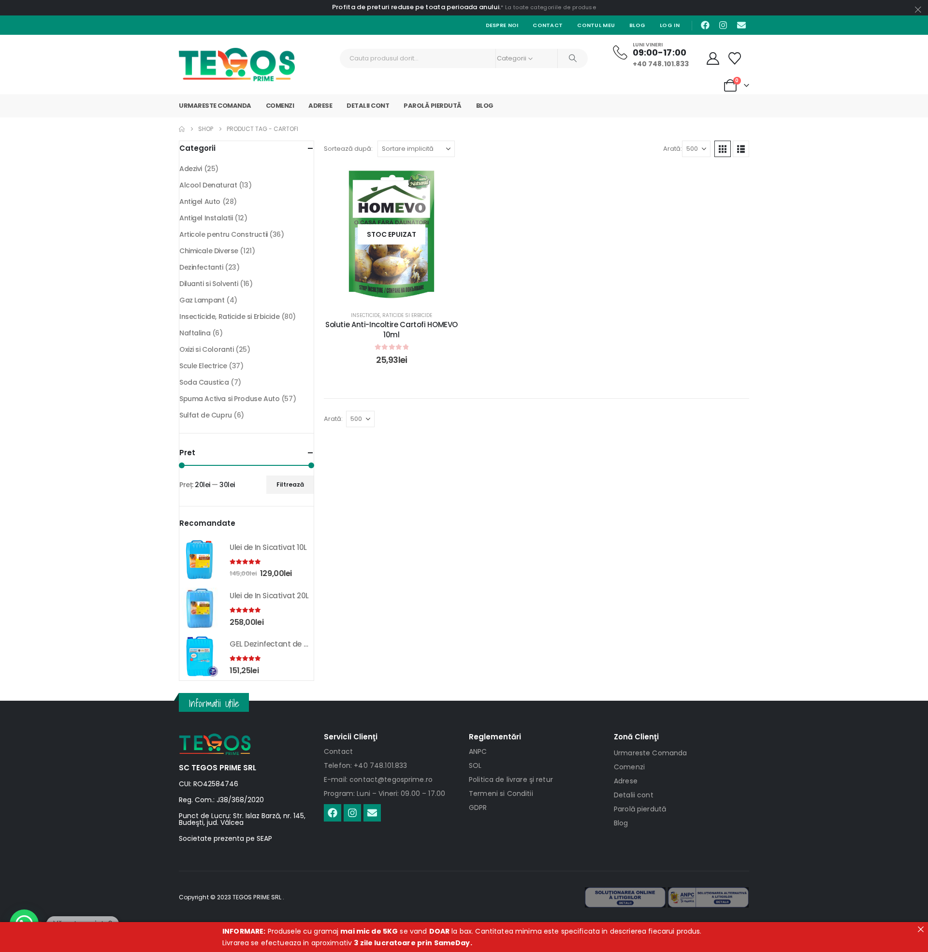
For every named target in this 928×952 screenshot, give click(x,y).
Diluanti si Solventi (208, 283)
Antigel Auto (199, 201)
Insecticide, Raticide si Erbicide (391, 315)
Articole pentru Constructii (223, 234)
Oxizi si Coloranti (206, 349)
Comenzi (280, 105)
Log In (670, 25)
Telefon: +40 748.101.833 (365, 765)
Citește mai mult (399, 292)
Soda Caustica (204, 382)
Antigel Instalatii (205, 218)
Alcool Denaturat (208, 185)
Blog (637, 25)
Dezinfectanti (201, 267)
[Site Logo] (237, 64)
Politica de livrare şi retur (511, 779)
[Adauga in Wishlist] (444, 181)
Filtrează (290, 484)
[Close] (921, 929)
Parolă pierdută (433, 105)
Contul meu (596, 25)
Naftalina (194, 333)
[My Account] (713, 58)
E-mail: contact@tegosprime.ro (378, 779)
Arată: (672, 148)
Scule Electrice (203, 366)
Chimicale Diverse (208, 251)
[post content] (391, 234)
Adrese (320, 105)
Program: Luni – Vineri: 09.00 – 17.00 (384, 793)
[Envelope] (741, 25)
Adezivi (190, 168)
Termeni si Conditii (501, 793)
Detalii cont (368, 105)
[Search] (573, 58)
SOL (475, 765)
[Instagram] (723, 25)
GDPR (478, 807)
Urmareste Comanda (215, 105)
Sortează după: (348, 148)
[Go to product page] (199, 559)
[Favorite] (734, 58)
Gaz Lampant (201, 300)
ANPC (478, 751)
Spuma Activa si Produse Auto (229, 399)
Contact (548, 25)
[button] (722, 149)
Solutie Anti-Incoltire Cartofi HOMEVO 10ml (391, 329)
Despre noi (502, 25)
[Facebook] (705, 25)
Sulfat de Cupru (205, 415)
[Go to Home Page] (182, 129)
